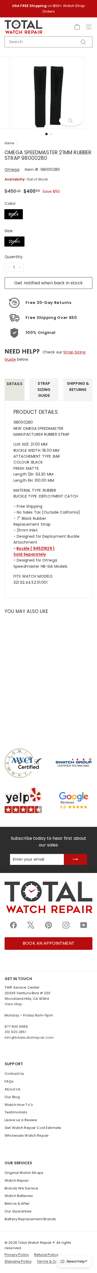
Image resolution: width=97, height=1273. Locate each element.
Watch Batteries (19, 1195)
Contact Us (14, 1073)
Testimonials (16, 1112)
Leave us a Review (21, 1120)
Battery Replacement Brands (30, 1219)
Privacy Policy (17, 1254)
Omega (12, 169)
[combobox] (48, 41)
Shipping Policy (18, 1261)
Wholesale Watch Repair (27, 1135)
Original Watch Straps (24, 1172)
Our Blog (12, 1096)
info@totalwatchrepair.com (29, 1037)
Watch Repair (17, 1180)
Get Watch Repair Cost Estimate (33, 1127)
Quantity (13, 256)
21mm (14, 241)
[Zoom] (70, 120)
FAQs (9, 1081)
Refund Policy (46, 1254)
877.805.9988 (16, 1026)
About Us (12, 1089)
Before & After (17, 1203)
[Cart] (77, 27)
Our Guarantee (18, 1211)
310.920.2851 (15, 1031)
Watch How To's (19, 1104)
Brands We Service (21, 1188)
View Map (13, 1004)
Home (9, 143)
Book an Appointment (48, 943)
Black (14, 214)
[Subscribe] (75, 859)
